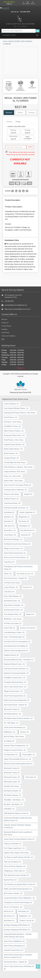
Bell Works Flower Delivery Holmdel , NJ (18, 718)
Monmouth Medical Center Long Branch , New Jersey (18, 833)
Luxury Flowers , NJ (11, 587)
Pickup (18, 121)
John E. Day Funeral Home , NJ (15, 687)
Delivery (9, 121)
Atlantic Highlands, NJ (27, 512)
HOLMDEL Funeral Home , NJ (14, 678)
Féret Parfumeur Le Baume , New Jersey (18, 467)
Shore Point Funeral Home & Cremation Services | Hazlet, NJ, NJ (18, 956)
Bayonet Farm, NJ (10, 880)
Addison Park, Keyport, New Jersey (16, 853)
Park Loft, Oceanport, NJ (12, 862)
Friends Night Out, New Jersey (14, 462)
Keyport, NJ (28, 494)
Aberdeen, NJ (9, 517)
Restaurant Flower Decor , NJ (14, 435)
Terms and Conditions (8, 336)
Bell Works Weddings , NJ (13, 539)
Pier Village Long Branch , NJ (14, 848)
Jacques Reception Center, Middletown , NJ (19, 898)
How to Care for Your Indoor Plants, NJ (17, 485)
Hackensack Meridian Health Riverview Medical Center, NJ (18, 819)
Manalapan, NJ (24, 526)
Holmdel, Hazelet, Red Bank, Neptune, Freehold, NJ (17, 826)
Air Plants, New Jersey (12, 583)
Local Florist (5, 332)
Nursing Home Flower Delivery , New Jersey (19, 413)
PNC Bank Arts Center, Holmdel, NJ (16, 875)
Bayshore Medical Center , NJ (14, 664)
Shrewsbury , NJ (10, 530)
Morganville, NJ (24, 517)
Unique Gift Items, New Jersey (14, 471)
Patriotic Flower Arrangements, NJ (16, 650)
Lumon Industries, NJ (11, 404)
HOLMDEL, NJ (9, 809)
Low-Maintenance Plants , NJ (14, 632)
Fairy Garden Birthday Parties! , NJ (16, 408)
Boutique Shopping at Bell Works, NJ (17, 925)
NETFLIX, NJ (8, 911)
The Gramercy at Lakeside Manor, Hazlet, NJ (19, 884)
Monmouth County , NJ (12, 777)
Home (5, 41)
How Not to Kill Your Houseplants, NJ (17, 641)
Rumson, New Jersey (11, 494)
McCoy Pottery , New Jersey (14, 736)
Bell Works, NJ (23, 911)
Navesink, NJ (8, 521)
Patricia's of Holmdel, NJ (12, 843)
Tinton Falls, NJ (9, 628)
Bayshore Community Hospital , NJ (16, 673)
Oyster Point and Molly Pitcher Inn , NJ (17, 759)
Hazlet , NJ (8, 573)
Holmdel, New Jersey (11, 786)
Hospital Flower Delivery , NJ (14, 444)
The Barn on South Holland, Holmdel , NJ (18, 857)
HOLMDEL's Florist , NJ (12, 426)
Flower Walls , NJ (28, 754)
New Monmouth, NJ (27, 530)
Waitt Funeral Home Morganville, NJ (16, 700)
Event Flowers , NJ (10, 417)
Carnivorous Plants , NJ (12, 503)
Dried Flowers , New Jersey (13, 440)
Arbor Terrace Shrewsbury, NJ (14, 946)
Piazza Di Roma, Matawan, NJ (14, 866)
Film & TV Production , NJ (13, 907)
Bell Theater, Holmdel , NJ (13, 893)
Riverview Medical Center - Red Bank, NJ (18, 659)
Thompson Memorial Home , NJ (15, 682)
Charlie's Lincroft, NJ (26, 920)
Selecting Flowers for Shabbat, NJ (16, 646)
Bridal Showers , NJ (11, 453)
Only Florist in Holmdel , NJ (13, 605)
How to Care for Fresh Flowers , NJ (16, 557)
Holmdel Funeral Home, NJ (13, 950)
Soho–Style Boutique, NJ (13, 596)
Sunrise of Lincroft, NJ (27, 628)
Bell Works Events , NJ (12, 601)
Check (30, 147)
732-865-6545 (25, 12)
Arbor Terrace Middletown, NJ (14, 941)
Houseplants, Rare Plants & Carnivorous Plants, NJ (18, 568)
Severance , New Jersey (12, 422)
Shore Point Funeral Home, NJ (15, 553)
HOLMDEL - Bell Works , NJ (14, 800)
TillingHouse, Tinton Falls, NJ (14, 871)
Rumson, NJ (27, 587)
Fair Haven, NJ (23, 521)
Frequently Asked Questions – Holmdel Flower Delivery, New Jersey (17, 935)
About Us (4, 319)
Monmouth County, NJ (12, 709)
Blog (2, 339)
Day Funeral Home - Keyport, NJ (15, 578)
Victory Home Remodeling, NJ (14, 727)
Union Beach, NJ (10, 535)
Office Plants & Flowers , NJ (14, 431)
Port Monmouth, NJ (10, 754)
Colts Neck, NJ (9, 562)
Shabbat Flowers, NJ (11, 499)
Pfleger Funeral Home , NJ (13, 548)
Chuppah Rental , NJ (11, 458)
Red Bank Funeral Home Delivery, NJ (17, 544)
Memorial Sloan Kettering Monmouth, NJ (18, 764)
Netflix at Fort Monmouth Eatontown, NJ (18, 889)
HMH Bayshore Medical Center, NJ (16, 813)
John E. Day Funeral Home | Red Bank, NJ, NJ (19, 968)
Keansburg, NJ (9, 512)
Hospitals (4, 329)
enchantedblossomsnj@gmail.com (16, 305)
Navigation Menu (9, 35)
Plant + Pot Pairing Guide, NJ (14, 637)
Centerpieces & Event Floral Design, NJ (18, 902)
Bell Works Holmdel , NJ (12, 791)
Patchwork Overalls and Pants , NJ (16, 508)
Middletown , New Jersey (13, 619)
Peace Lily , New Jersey (12, 476)
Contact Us (4, 322)
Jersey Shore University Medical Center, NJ (19, 839)
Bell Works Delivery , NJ (12, 714)
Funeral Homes (6, 326)
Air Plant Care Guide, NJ (12, 623)
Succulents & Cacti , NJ (25, 573)
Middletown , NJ (9, 732)
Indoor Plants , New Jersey (13, 481)
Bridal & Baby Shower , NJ (13, 449)
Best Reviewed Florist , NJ (13, 610)
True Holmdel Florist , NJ (12, 614)
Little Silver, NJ (9, 526)
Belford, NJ (30, 614)
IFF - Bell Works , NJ (11, 723)
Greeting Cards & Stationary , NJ (15, 489)
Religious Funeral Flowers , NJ (15, 750)
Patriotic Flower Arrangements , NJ (16, 745)
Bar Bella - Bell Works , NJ (13, 804)
